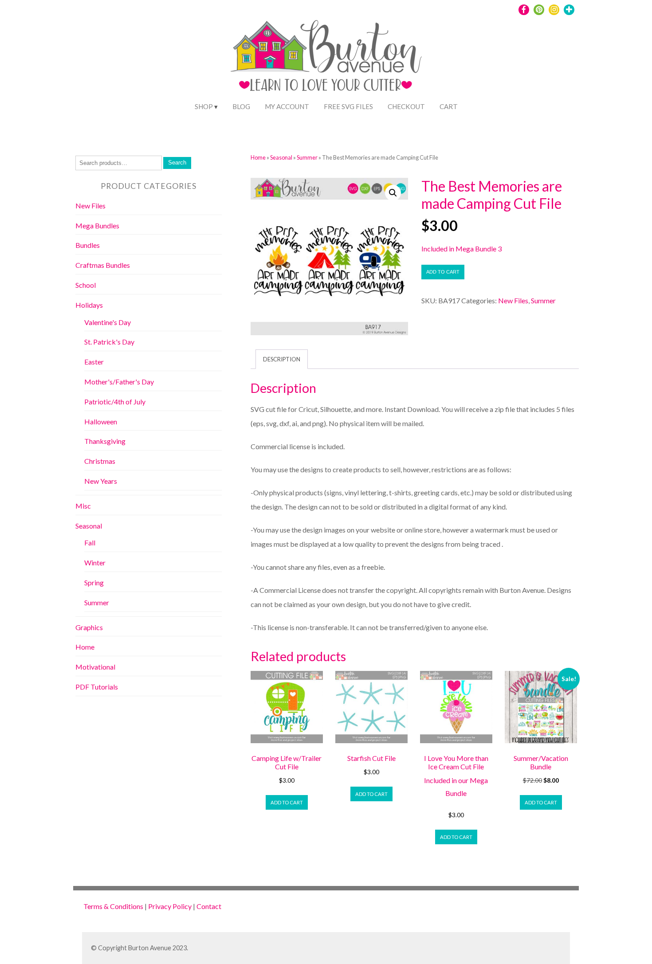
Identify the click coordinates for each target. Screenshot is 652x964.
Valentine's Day (107, 322)
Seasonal (281, 157)
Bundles (87, 245)
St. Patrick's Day (109, 341)
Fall (89, 542)
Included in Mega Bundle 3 (461, 248)
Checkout (406, 106)
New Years (100, 481)
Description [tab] (281, 359)
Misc (83, 506)
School (85, 285)
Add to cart (443, 271)
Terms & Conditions (113, 906)
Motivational (95, 666)
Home (258, 157)
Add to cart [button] (287, 802)
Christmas (99, 461)
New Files (513, 300)
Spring (94, 582)
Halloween (100, 421)
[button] (393, 193)
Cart (449, 106)
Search (177, 162)
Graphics (89, 627)
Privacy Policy (170, 906)
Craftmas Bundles (102, 265)
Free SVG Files (348, 106)
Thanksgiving (105, 441)
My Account (287, 106)
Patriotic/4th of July (114, 401)
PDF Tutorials (96, 686)
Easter (94, 361)
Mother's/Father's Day (119, 381)
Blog (241, 106)
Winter (95, 562)
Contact (208, 906)
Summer (307, 157)
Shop (204, 106)
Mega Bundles (97, 225)
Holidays (89, 305)
